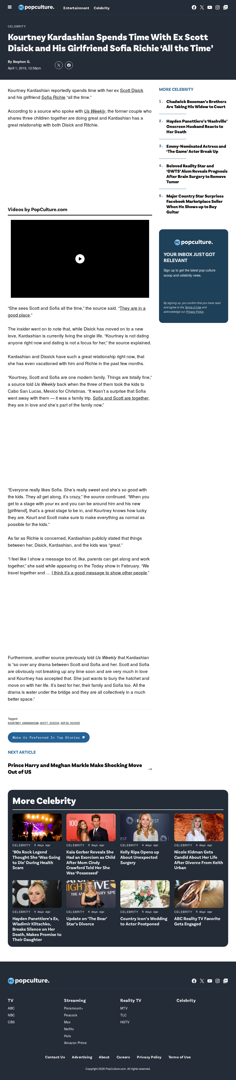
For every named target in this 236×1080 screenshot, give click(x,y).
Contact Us (55, 1057)
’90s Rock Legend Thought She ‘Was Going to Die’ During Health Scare (36, 859)
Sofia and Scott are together (120, 398)
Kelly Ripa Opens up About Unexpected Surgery (139, 857)
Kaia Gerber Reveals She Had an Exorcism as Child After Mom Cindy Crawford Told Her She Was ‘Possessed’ (90, 862)
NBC (11, 1015)
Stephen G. (21, 61)
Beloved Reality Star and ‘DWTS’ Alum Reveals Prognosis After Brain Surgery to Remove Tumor (196, 173)
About (104, 1057)
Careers (123, 1057)
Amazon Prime (75, 1042)
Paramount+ (73, 1008)
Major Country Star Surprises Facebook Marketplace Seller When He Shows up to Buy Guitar (195, 203)
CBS (11, 1022)
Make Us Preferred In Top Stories (47, 737)
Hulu (67, 1035)
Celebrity (101, 8)
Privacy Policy (195, 311)
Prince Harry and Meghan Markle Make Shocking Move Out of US (75, 768)
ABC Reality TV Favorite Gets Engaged (197, 921)
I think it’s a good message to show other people (99, 572)
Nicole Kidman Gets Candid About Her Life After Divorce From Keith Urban (198, 859)
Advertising (82, 1057)
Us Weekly (94, 111)
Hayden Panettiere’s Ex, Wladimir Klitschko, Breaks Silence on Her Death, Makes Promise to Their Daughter (37, 929)
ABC (11, 1008)
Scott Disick (131, 90)
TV (10, 1000)
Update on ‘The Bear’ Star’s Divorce (86, 921)
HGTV (125, 1022)
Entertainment (76, 8)
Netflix (69, 1029)
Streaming (75, 1000)
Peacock (70, 1015)
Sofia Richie (53, 97)
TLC (123, 1015)
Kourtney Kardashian (23, 723)
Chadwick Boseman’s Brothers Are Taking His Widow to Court (196, 104)
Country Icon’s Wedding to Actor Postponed (143, 921)
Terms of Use (193, 307)
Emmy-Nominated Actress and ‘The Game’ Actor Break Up (196, 149)
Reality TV (131, 1000)
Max (67, 1022)
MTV (123, 1008)
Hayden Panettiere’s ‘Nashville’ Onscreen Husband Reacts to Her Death (196, 126)
